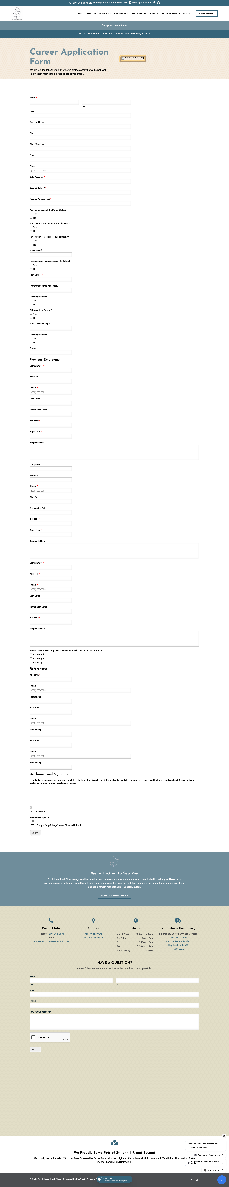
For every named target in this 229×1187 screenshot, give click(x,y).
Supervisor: (36, 431)
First (31, 106)
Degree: (34, 348)
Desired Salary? (38, 188)
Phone (33, 166)
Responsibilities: (37, 442)
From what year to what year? (45, 286)
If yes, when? (37, 250)
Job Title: (35, 420)
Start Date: (35, 398)
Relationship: (37, 697)
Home (81, 13)
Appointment (206, 13)
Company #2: (37, 464)
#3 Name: (35, 740)
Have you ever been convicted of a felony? (50, 261)
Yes (35, 214)
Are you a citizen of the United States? (48, 210)
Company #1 (39, 654)
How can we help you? (41, 1012)
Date (33, 111)
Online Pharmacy (170, 13)
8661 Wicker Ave (93, 933)
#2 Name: (35, 707)
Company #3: (37, 563)
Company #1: (37, 366)
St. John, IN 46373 (93, 937)
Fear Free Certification (145, 13)
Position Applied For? (40, 199)
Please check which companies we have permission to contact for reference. (66, 650)
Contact (188, 13)
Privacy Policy (94, 1179)
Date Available (37, 177)
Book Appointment (114, 895)
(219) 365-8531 (56, 933)
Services (104, 13)
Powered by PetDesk (74, 1179)
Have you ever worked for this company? (49, 237)
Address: (35, 377)
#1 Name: (35, 675)
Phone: (34, 387)
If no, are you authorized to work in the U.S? (51, 223)
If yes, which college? (41, 323)
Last (83, 106)
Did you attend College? (41, 310)
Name (33, 97)
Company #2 (39, 658)
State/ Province (38, 144)
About (90, 13)
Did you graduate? (38, 296)
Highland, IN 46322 (178, 945)
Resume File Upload (39, 817)
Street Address (37, 122)
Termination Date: (39, 409)
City (32, 133)
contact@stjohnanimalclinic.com (51, 941)
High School (36, 275)
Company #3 (39, 662)
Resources (120, 13)
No (34, 218)
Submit (35, 832)
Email (33, 155)
